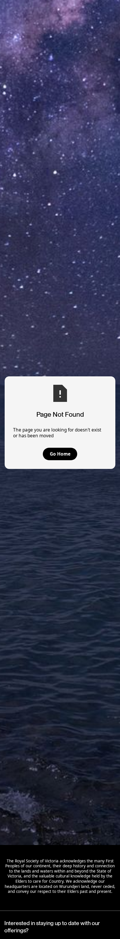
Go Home (60, 454)
